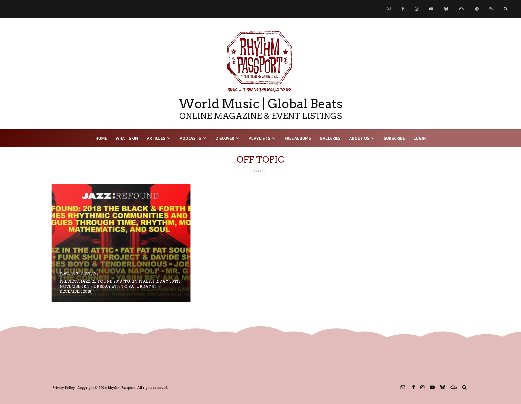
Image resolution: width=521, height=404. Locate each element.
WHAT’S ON (127, 138)
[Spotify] (477, 8)
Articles (156, 138)
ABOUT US (359, 138)
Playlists (259, 138)
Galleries (330, 138)
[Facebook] (402, 8)
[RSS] (491, 8)
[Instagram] (416, 8)
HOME (101, 138)
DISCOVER (224, 138)
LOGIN (420, 138)
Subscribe (394, 138)
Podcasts (190, 138)
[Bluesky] (446, 8)
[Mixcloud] (462, 8)
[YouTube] (431, 8)
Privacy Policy (63, 388)
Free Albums (298, 138)
